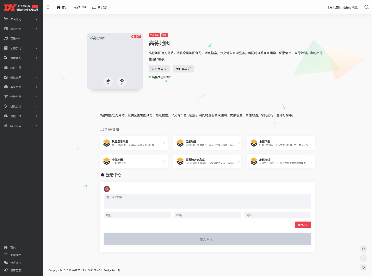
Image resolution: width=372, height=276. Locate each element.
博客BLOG (79, 7)
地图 (164, 35)
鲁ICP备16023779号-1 (90, 270)
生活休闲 (154, 35)
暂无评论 (113, 175)
